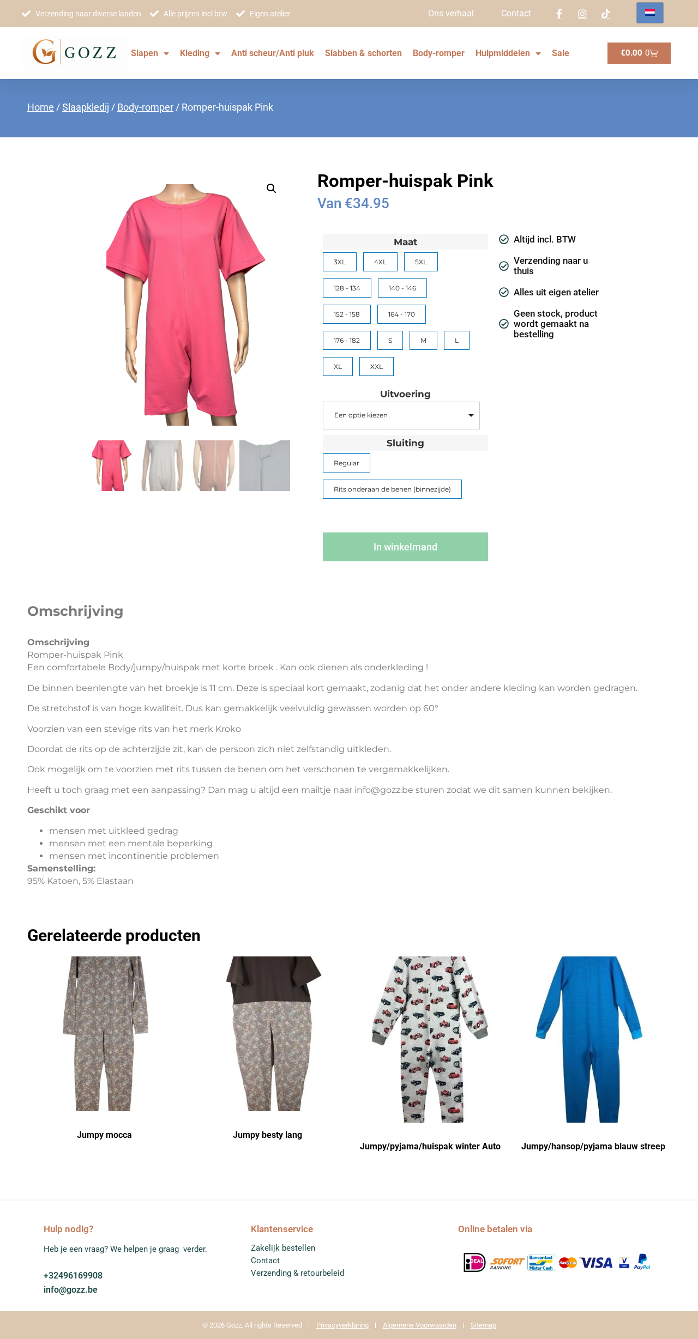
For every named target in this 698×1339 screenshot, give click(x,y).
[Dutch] (650, 13)
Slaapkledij (85, 107)
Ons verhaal (451, 13)
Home (40, 107)
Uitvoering (405, 394)
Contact (516, 13)
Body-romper (439, 53)
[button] (271, 188)
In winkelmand (405, 547)
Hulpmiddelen (503, 53)
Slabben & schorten (363, 53)
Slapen (144, 53)
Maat (405, 242)
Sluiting (405, 443)
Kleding (194, 53)
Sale (560, 53)
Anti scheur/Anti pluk (272, 53)
